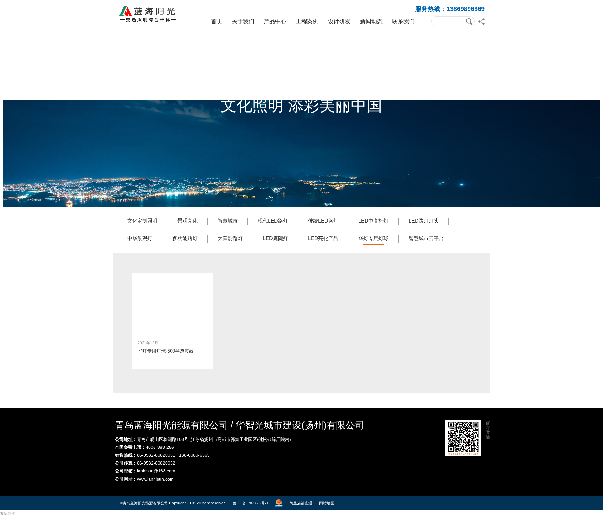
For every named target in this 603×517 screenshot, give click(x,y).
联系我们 (403, 21)
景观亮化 (187, 220)
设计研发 (339, 21)
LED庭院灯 (275, 238)
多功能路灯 (185, 238)
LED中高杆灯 (373, 220)
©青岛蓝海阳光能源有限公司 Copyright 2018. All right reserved (173, 503)
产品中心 (275, 21)
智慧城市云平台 (426, 238)
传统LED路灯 (323, 220)
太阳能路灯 (230, 238)
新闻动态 (371, 21)
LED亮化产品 (323, 238)
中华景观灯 (139, 238)
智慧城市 (228, 220)
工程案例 (307, 21)
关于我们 (243, 21)
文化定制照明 (142, 220)
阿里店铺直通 (301, 503)
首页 (216, 21)
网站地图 (326, 503)
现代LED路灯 (273, 220)
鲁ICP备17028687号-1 (250, 503)
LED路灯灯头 (424, 220)
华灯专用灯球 (373, 238)
